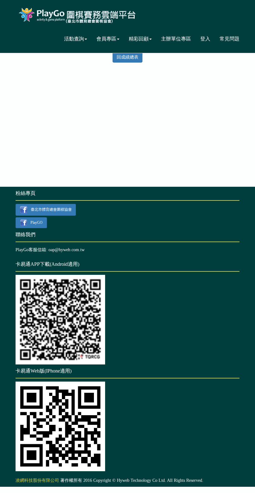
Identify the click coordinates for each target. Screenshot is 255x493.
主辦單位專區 (176, 38)
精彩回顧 (139, 38)
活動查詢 (74, 38)
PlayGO (36, 222)
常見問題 (229, 38)
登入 (205, 38)
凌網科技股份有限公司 (37, 480)
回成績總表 (127, 57)
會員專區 (106, 38)
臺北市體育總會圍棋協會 (51, 209)
